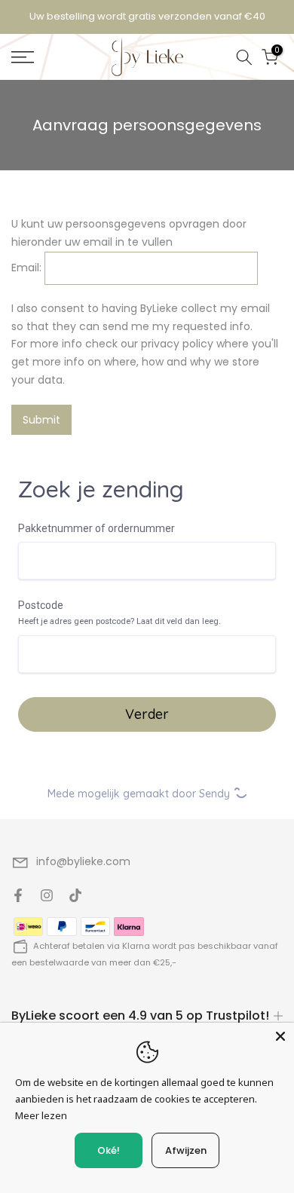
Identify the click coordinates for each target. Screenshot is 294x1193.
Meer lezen (41, 1115)
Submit (41, 419)
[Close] (280, 1036)
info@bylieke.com (83, 861)
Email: (26, 267)
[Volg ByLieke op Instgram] (47, 895)
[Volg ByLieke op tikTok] (75, 895)
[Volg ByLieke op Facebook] (18, 895)
